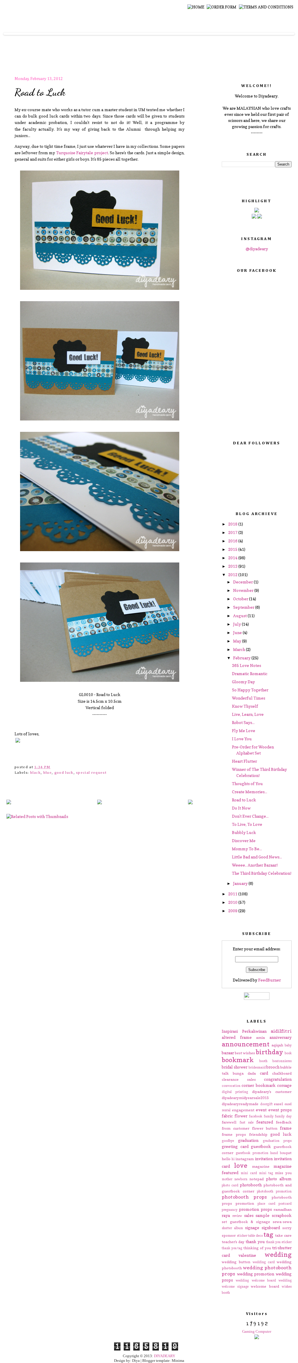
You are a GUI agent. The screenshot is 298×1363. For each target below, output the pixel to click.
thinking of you (257, 1248)
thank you (255, 1241)
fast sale (247, 1122)
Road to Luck (40, 92)
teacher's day (233, 1242)
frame (286, 1128)
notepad (256, 1179)
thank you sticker (279, 1242)
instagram (244, 1159)
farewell (229, 1122)
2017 (233, 532)
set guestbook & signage (246, 1222)
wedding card (264, 1262)
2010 (233, 902)
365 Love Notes (246, 665)
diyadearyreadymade (240, 1104)
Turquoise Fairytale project (82, 152)
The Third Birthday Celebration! (261, 873)
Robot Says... (243, 722)
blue (47, 773)
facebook (255, 1116)
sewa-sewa (282, 1222)
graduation (248, 1140)
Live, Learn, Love (248, 714)
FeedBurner (269, 979)
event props (280, 1109)
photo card (230, 1185)
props (266, 1209)
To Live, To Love (247, 824)
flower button (264, 1128)
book (288, 1053)
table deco (255, 1236)
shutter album (232, 1228)
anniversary (280, 1037)
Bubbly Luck (244, 832)
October (241, 598)
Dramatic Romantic (249, 673)
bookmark (237, 1060)
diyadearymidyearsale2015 (245, 1098)
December (243, 581)
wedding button (236, 1262)
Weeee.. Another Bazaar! (255, 864)
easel (278, 1104)
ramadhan (283, 1209)
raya (226, 1215)
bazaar (228, 1052)
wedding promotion (255, 1273)
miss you (283, 1173)
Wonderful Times (248, 697)
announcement (245, 1044)
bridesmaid (257, 1067)
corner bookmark (258, 1085)
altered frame (237, 1037)
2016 (233, 540)
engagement (243, 1110)
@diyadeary (257, 248)
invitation (264, 1158)
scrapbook (282, 1215)
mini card (249, 1173)
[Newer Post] (8, 802)
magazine (260, 1166)
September (244, 607)
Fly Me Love (243, 730)
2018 (233, 523)
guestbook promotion (252, 1153)
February (242, 657)
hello (226, 1159)
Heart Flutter (244, 761)
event (261, 1109)
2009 (233, 910)
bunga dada (244, 1073)
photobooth (251, 1184)
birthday (269, 1052)
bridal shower (234, 1066)
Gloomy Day (243, 681)
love (240, 1165)
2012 (233, 574)
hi (233, 1159)
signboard (271, 1227)
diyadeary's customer (272, 1091)
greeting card (235, 1146)
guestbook (261, 1146)
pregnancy (229, 1210)
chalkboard (282, 1073)
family (269, 1116)
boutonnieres (282, 1061)
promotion (249, 1209)
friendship (258, 1134)
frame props (234, 1134)
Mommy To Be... (247, 848)
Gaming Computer (256, 1331)
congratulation (278, 1079)
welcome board (265, 1286)
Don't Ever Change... (250, 816)
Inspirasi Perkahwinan (244, 1031)
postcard (285, 1204)
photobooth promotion (274, 1191)
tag (268, 1234)
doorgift (266, 1104)
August (240, 615)
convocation (231, 1086)
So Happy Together (250, 689)
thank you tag (232, 1248)
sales (248, 1215)
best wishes (245, 1053)
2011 (233, 893)
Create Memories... (249, 791)
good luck (64, 773)
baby (288, 1045)
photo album (279, 1178)
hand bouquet (281, 1153)
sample (262, 1215)
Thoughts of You (247, 783)
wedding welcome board (256, 1280)
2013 (233, 566)
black (35, 773)
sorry (287, 1228)
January (241, 883)
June (238, 632)
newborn (240, 1179)
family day (283, 1116)
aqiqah (277, 1045)
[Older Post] (190, 802)
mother (227, 1179)
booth (263, 1061)
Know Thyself (245, 706)
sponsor (229, 1235)
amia (260, 1037)
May (237, 640)
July (237, 624)
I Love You (242, 738)
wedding (278, 1254)
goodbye (228, 1141)
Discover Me (244, 840)
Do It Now (241, 807)
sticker (242, 1236)
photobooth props (244, 1197)
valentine (247, 1255)
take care (283, 1235)
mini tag (266, 1173)
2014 (233, 557)
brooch (272, 1066)
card (264, 1073)
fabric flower (234, 1115)
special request (91, 773)
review (237, 1216)
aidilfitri (281, 1031)
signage (252, 1227)
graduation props (277, 1141)
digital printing (235, 1092)
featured (264, 1121)
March (239, 649)
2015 (233, 549)
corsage (284, 1085)
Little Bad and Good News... (257, 856)
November (243, 590)
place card (266, 1204)
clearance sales (239, 1079)
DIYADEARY (164, 1356)
